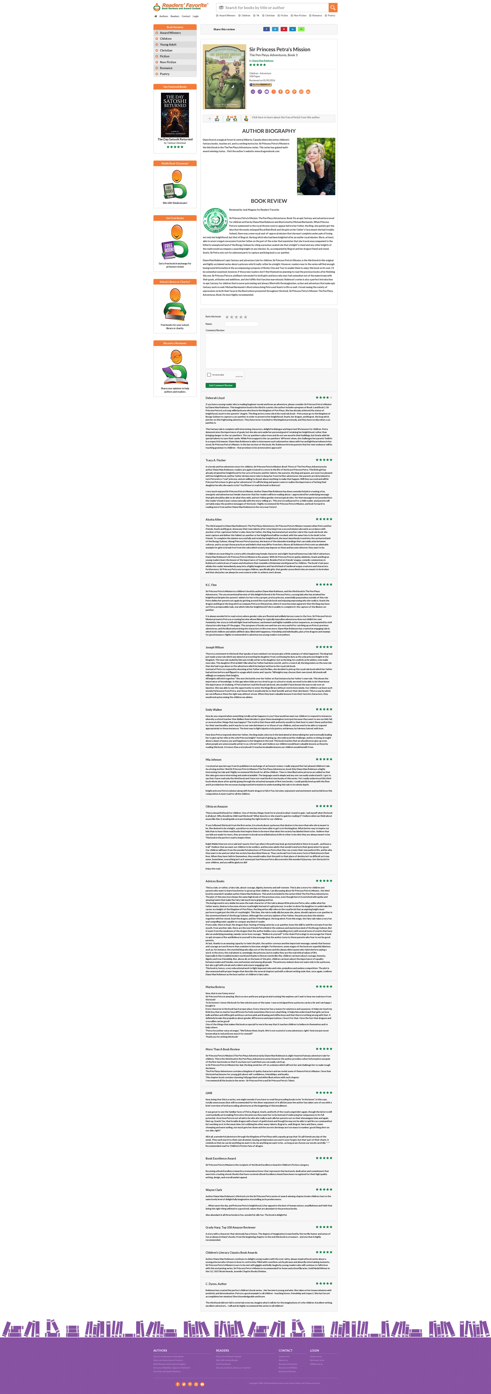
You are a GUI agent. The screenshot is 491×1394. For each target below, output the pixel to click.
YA (257, 15)
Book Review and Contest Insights (169, 1364)
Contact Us (284, 1356)
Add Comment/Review (220, 385)
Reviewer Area (317, 1360)
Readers (175, 16)
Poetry (331, 15)
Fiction (284, 15)
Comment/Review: (215, 330)
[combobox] (276, 7)
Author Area (316, 1356)
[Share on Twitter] (275, 29)
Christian (270, 15)
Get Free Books (223, 1364)
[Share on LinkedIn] (292, 29)
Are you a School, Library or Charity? (233, 1367)
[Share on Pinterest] (284, 29)
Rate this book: (213, 316)
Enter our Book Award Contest (168, 1360)
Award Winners (227, 15)
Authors (163, 16)
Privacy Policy (295, 1383)
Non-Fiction (300, 15)
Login (196, 16)
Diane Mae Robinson (263, 60)
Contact (186, 16)
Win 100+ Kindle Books (227, 1360)
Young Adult (168, 44)
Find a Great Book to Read (228, 1356)
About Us (283, 1360)
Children (246, 15)
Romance (317, 15)
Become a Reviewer (288, 1364)
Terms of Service (312, 1383)
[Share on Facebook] (266, 29)
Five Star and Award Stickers (167, 1371)
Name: (209, 323)
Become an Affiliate (288, 1367)
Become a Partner (287, 1371)
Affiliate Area (316, 1364)
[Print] (301, 29)
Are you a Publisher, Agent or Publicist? (171, 1367)
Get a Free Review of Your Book (168, 1356)
